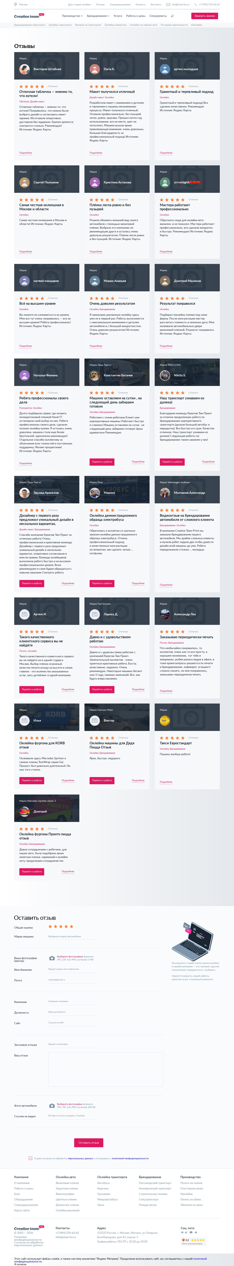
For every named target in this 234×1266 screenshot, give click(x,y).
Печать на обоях (190, 1199)
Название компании (58, 1001)
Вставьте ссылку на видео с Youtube (66, 1116)
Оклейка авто (66, 1177)
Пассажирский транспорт (155, 1183)
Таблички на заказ (191, 1205)
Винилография (65, 1194)
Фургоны (103, 1188)
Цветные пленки (66, 1199)
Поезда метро (148, 1205)
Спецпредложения (120, 4)
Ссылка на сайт (56, 1023)
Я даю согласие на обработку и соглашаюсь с (91, 1158)
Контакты (156, 4)
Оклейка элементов (115, 25)
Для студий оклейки (79, 4)
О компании (21, 1183)
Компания (21, 1177)
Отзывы (100, 4)
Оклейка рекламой (67, 1210)
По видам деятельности (174, 25)
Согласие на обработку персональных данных (28, 1244)
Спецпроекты (158, 16)
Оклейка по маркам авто (143, 25)
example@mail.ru (56, 980)
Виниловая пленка (67, 1183)
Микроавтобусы (107, 1199)
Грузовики (103, 1194)
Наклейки (196, 25)
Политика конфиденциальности (28, 1238)
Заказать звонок (205, 16)
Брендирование (97, 16)
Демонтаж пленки (67, 1205)
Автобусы (103, 1183)
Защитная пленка (67, 1188)
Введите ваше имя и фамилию (63, 969)
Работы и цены (135, 16)
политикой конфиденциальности (130, 1158)
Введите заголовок (58, 1044)
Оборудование (23, 1199)
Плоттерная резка (191, 1188)
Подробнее (25, 153)
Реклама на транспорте (88, 25)
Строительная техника (153, 1194)
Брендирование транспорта (29, 25)
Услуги (118, 16)
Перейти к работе (102, 462)
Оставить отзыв (89, 1142)
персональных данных (80, 1158)
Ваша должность (57, 1012)
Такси (100, 1205)
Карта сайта (21, 1210)
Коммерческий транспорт (155, 1188)
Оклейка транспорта (60, 25)
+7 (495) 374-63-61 (209, 4)
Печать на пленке (191, 1183)
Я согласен (20, 1264)
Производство (71, 16)
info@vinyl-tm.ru (180, 4)
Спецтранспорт (149, 1199)
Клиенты (140, 4)
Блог (17, 1194)
